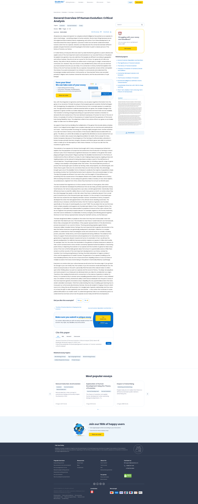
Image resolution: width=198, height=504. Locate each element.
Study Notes (80, 467)
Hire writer (139, 2)
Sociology (71, 12)
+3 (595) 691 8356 (130, 468)
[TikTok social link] (100, 484)
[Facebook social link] (94, 484)
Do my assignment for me (60, 467)
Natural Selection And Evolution (68, 384)
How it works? (104, 463)
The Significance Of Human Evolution (129, 63)
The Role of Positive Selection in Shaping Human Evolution (68, 308)
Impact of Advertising (125, 384)
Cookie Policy (65, 498)
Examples (64, 12)
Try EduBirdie (103, 318)
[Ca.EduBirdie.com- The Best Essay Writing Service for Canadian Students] (92, 492)
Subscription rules (58, 497)
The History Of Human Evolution (127, 66)
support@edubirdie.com (132, 463)
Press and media (105, 477)
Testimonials (104, 465)
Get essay (127, 48)
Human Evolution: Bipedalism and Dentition (99, 308)
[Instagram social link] (103, 484)
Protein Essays (76, 360)
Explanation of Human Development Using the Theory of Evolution (98, 386)
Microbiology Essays (60, 356)
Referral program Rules (70, 497)
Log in (130, 2)
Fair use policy (78, 495)
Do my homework (58, 474)
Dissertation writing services (61, 472)
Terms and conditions (67, 495)
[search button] (142, 24)
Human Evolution (79, 12)
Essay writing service (59, 463)
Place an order (63, 95)
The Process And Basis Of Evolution (128, 78)
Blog (78, 465)
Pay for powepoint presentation (62, 476)
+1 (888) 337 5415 (130, 465)
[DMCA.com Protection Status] (128, 475)
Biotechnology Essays (89, 356)
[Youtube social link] (97, 484)
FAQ (101, 467)
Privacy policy (57, 495)
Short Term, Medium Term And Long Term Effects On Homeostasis (130, 91)
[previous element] (50, 394)
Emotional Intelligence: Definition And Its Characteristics (130, 81)
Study (81, 25)
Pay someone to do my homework (62, 465)
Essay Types (80, 463)
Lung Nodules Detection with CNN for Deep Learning (130, 86)
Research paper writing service (61, 470)
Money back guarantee (106, 470)
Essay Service (57, 12)
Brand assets (104, 479)
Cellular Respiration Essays (62, 360)
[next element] (147, 394)
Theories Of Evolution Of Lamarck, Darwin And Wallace (130, 69)
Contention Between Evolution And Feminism (128, 74)
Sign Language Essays (74, 356)
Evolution (62, 25)
